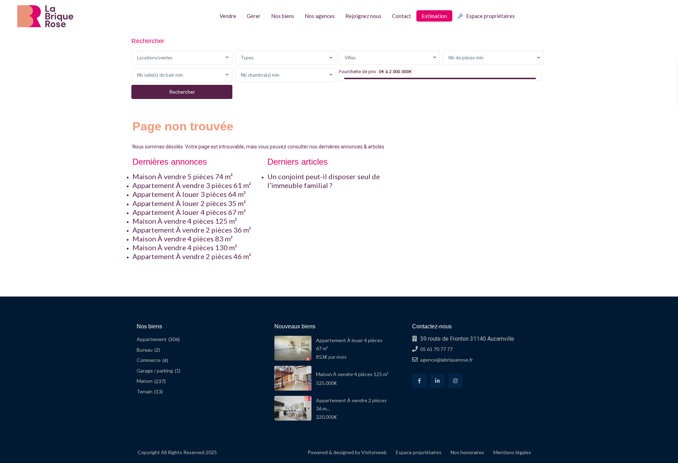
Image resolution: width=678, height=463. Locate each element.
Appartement (152, 339)
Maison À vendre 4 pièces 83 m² (182, 238)
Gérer (254, 16)
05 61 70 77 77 (436, 349)
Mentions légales (512, 452)
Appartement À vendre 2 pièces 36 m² (191, 229)
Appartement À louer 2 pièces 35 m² (189, 203)
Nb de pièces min (465, 57)
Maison (145, 381)
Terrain (145, 391)
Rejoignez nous (363, 16)
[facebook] (419, 381)
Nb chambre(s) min (260, 75)
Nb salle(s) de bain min (160, 75)
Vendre (228, 16)
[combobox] (181, 58)
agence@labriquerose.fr (446, 360)
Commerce (149, 360)
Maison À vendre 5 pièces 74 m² (182, 176)
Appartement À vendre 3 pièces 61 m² (191, 185)
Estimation (434, 16)
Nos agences (320, 16)
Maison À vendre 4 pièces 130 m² (184, 247)
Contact (401, 16)
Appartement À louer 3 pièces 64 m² (189, 194)
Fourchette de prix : (358, 71)
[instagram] (455, 381)
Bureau (145, 350)
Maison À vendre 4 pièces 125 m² (184, 221)
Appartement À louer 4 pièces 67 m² (189, 212)
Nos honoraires (467, 452)
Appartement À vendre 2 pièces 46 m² (191, 256)
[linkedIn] (437, 381)
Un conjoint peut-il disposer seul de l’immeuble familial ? (323, 180)
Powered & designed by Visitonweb (347, 452)
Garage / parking (155, 371)
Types (247, 57)
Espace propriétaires (490, 16)
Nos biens (282, 16)
